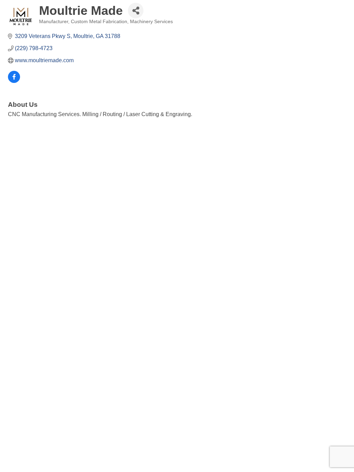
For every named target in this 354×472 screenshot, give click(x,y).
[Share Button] (135, 10)
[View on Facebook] (14, 81)
